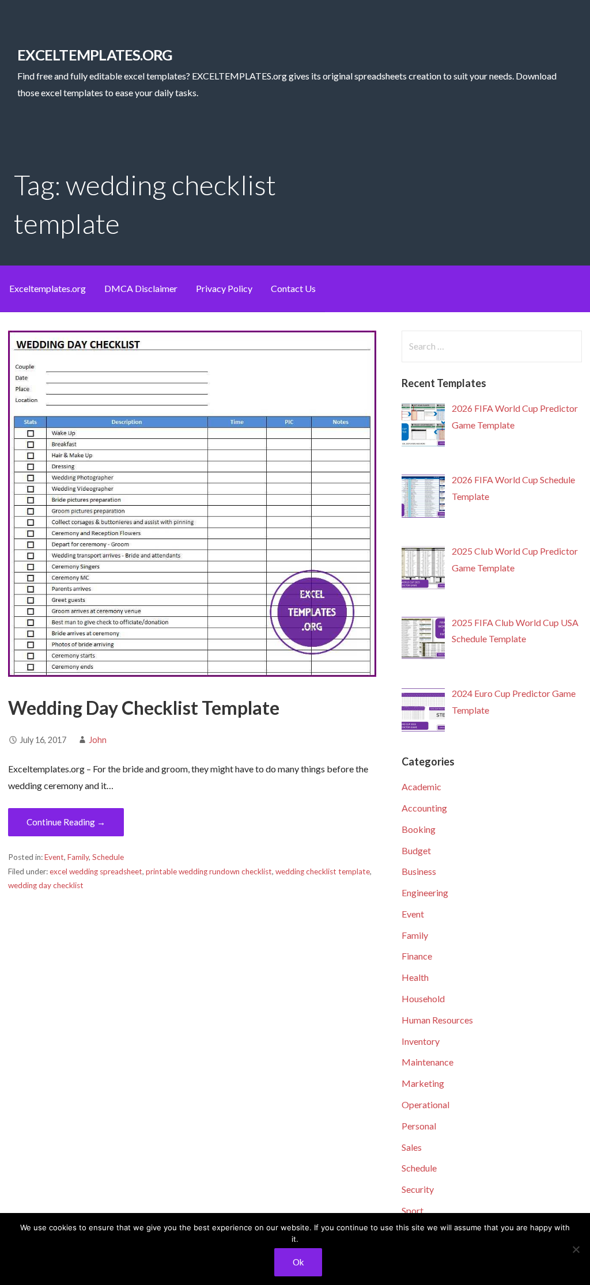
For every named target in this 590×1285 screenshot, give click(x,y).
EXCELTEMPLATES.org (94, 54)
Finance (417, 955)
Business (419, 871)
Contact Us (293, 288)
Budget (416, 850)
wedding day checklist (46, 885)
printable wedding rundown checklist (209, 871)
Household (423, 998)
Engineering (425, 892)
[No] (575, 1249)
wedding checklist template (322, 871)
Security (418, 1189)
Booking (419, 829)
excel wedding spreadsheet (96, 871)
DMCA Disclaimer (140, 288)
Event (54, 857)
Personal (419, 1125)
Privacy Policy (224, 288)
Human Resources (437, 1019)
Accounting (424, 807)
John (98, 740)
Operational (425, 1104)
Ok (298, 1262)
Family (78, 857)
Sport (412, 1210)
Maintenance (427, 1061)
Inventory (421, 1041)
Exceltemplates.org (47, 288)
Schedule (108, 857)
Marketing (423, 1083)
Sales (412, 1147)
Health (415, 977)
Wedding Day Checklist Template (143, 707)
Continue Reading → (66, 822)
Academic (421, 786)
